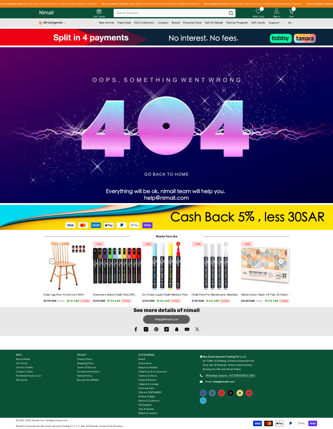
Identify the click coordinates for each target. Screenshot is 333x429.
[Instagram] (146, 329)
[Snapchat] (177, 329)
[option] (67, 273)
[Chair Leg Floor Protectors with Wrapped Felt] (67, 266)
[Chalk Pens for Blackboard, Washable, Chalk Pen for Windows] (216, 266)
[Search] (175, 13)
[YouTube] (187, 329)
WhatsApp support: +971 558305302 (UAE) (230, 375)
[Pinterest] (156, 329)
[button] (52, 261)
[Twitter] (197, 329)
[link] (166, 37)
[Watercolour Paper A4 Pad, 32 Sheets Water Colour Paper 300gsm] (265, 266)
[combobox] (170, 13)
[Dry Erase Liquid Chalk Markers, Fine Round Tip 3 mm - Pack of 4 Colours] (166, 266)
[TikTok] (166, 329)
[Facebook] (136, 329)
